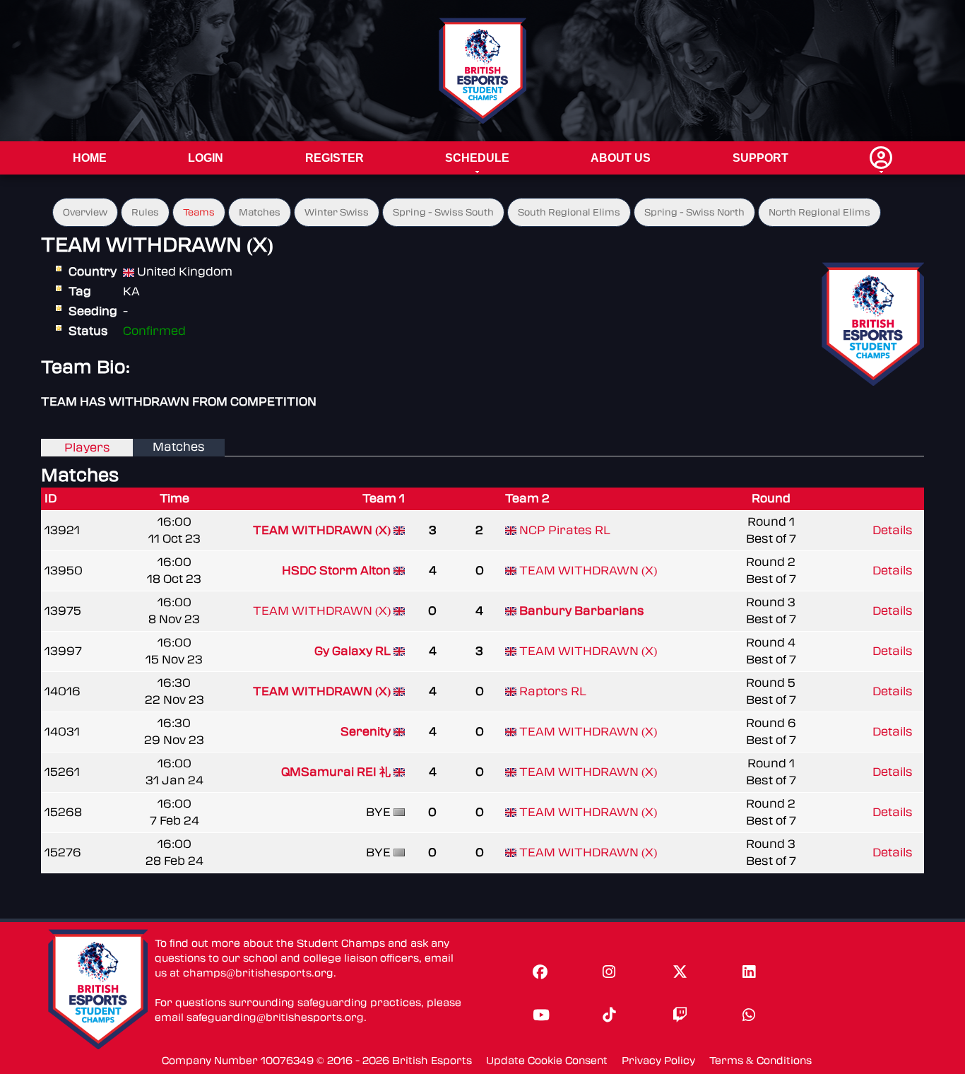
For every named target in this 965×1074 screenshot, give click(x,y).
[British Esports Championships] (483, 70)
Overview (85, 212)
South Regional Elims (569, 212)
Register (334, 158)
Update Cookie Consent (547, 1061)
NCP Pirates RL (564, 530)
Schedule (477, 158)
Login (205, 158)
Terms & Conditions (760, 1061)
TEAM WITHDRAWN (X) (322, 530)
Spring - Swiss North (694, 212)
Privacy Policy (658, 1061)
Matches (259, 212)
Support (760, 158)
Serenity (366, 731)
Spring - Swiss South (443, 212)
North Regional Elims (819, 212)
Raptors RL (552, 691)
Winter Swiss (336, 212)
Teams (199, 212)
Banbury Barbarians (581, 611)
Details (892, 530)
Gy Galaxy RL (352, 651)
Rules (145, 212)
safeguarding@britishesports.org (275, 1018)
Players (87, 447)
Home (90, 158)
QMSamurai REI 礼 (337, 772)
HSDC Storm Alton (336, 570)
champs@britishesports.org (258, 973)
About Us (621, 158)
